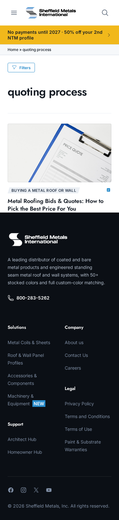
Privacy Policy (79, 403)
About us (74, 342)
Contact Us (76, 355)
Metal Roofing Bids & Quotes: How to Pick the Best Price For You (55, 205)
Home (13, 49)
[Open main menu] (14, 12)
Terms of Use (78, 429)
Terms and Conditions (87, 416)
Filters (25, 67)
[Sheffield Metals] (38, 239)
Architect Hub (22, 439)
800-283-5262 (33, 297)
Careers (73, 368)
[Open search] (105, 12)
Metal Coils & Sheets (29, 342)
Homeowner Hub (25, 452)
